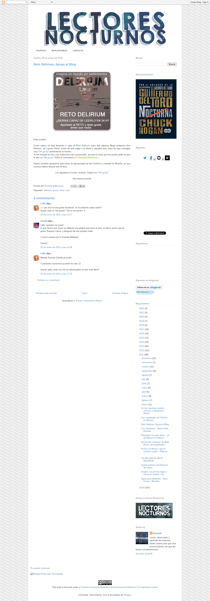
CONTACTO (78, 51)
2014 (142, 342)
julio (144, 379)
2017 (142, 329)
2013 (142, 346)
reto (68, 190)
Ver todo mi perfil (144, 553)
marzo (145, 396)
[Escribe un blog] (74, 186)
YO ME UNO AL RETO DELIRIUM (152, 459)
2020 (142, 316)
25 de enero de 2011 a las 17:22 (56, 273)
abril (144, 392)
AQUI (57, 157)
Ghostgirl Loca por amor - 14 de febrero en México (155, 436)
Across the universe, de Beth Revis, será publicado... (155, 443)
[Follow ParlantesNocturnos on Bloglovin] (149, 289)
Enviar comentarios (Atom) (89, 300)
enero (145, 404)
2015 (142, 338)
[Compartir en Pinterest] (83, 186)
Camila (44, 221)
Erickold (157, 533)
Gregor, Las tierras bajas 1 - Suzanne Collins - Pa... (154, 473)
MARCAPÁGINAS (59, 51)
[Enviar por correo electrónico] (71, 186)
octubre (146, 366)
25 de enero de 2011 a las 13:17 (56, 214)
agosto (145, 375)
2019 (142, 321)
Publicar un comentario (48, 280)
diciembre (147, 358)
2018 (142, 325)
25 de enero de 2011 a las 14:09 (56, 247)
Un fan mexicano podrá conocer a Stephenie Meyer (152, 411)
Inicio (84, 293)
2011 (141, 354)
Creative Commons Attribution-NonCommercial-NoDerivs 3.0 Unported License (119, 587)
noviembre (147, 362)
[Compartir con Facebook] (80, 186)
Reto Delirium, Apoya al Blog (155, 424)
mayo (145, 387)
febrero (145, 400)
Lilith (43, 203)
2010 (142, 487)
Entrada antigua (120, 293)
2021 (142, 312)
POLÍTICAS (41, 51)
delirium (48, 190)
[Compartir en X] (77, 186)
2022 (142, 308)
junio (144, 383)
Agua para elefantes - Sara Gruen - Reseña (154, 479)
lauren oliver (59, 190)
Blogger (127, 595)
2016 (142, 333)
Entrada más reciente (46, 293)
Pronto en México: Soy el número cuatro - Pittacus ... (154, 451)
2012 (142, 350)
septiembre (147, 371)
